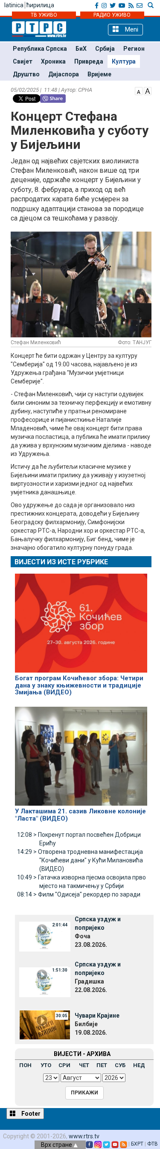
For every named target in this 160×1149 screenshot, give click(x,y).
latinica (13, 5)
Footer (30, 1113)
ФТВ (152, 1144)
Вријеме (99, 74)
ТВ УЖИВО (44, 15)
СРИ (64, 1065)
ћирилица (40, 5)
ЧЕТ (84, 1065)
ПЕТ (101, 1065)
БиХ (81, 48)
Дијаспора (63, 74)
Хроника (53, 61)
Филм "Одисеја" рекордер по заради (78, 894)
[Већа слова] (147, 90)
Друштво (26, 74)
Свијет (22, 61)
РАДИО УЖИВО (112, 15)
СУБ (120, 1065)
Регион (134, 48)
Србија (105, 48)
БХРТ (137, 1144)
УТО (46, 1065)
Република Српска (40, 48)
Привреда (88, 61)
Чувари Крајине (97, 1015)
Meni (130, 29)
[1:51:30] (45, 981)
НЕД (139, 1065)
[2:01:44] (45, 936)
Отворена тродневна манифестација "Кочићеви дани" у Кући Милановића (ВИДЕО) (80, 860)
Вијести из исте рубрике (61, 562)
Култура (124, 61)
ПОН (25, 1065)
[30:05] (45, 1024)
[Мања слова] (139, 90)
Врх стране (57, 1144)
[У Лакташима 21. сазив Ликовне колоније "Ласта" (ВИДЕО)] (81, 752)
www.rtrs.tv (84, 1136)
